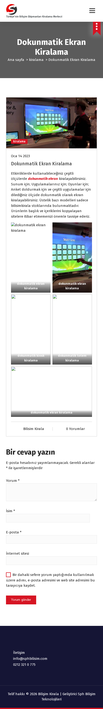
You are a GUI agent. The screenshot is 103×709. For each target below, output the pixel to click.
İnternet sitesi (17, 553)
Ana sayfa (16, 60)
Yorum (13, 480)
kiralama (36, 60)
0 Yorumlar (75, 429)
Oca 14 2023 (20, 156)
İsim (10, 511)
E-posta (14, 532)
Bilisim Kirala (33, 429)
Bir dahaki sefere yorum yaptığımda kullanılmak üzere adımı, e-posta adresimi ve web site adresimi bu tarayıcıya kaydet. (50, 580)
